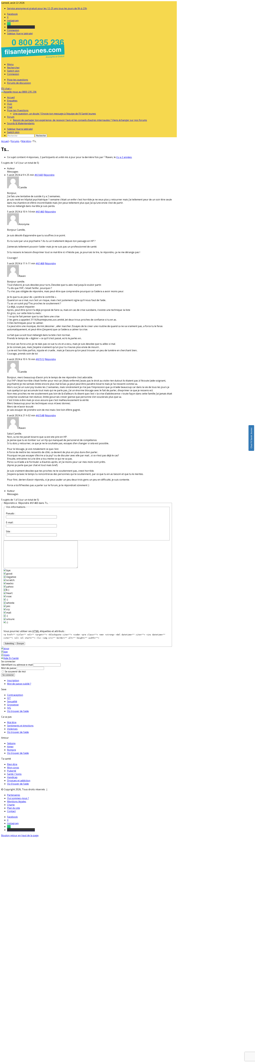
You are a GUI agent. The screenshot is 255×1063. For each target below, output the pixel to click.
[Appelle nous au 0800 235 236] (33, 58)
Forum (10, 117)
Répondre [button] (49, 175)
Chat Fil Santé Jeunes (251, 438)
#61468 (40, 263)
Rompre (11, 749)
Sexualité (12, 701)
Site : (8, 531)
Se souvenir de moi (15, 671)
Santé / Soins (14, 774)
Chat (9, 107)
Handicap (12, 777)
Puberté (11, 770)
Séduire (11, 743)
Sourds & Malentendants (21, 123)
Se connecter (8, 675)
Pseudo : (10, 513)
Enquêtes (12, 100)
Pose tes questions (17, 79)
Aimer (10, 746)
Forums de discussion (19, 83)
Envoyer (20, 643)
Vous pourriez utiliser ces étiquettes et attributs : (34, 631)
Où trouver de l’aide (18, 711)
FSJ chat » (6, 88)
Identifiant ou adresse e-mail (17, 664)
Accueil (11, 97)
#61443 (39, 175)
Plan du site (13, 808)
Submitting (9, 643)
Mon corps (13, 767)
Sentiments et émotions (20, 725)
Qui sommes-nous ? (18, 798)
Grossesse (13, 704)
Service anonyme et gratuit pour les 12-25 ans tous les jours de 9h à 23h (47, 8)
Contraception (15, 695)
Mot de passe (8, 668)
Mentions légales (16, 801)
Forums (15, 141)
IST (9, 698)
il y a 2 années (124, 157)
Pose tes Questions (17, 110)
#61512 (40, 359)
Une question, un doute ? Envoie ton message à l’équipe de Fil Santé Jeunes (54, 113)
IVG (9, 708)
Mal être (11, 722)
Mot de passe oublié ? (19, 683)
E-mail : (10, 522)
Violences (12, 729)
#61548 (40, 415)
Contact (11, 811)
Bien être (12, 764)
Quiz (9, 104)
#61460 (40, 211)
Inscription (13, 680)
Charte (11, 804)
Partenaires (13, 795)
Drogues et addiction (18, 780)
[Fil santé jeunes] (18, 91)
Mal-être (26, 141)
